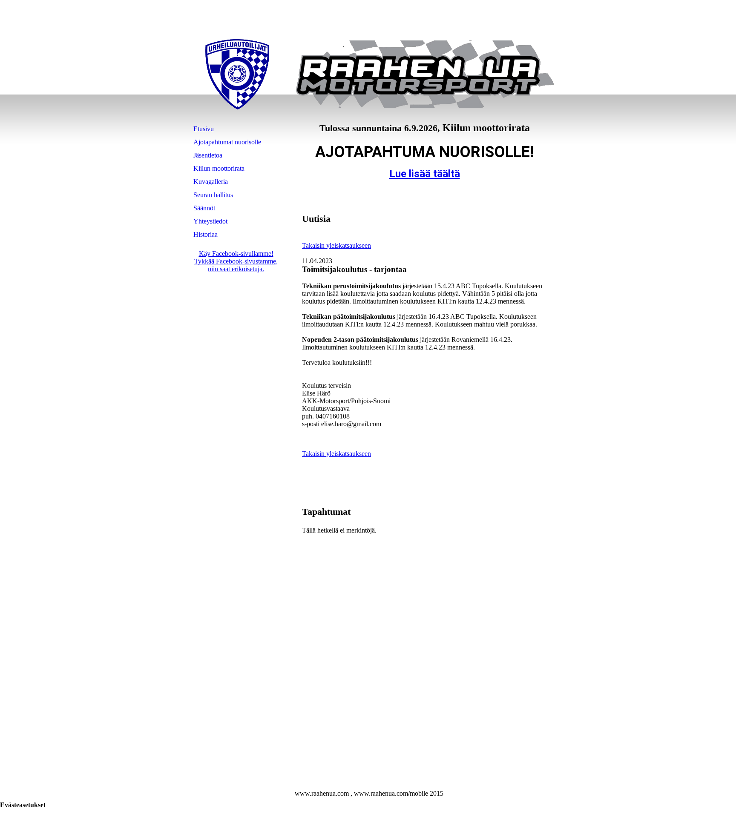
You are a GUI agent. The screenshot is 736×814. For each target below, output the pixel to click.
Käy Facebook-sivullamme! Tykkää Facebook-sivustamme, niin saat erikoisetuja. (236, 261)
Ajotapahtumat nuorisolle (227, 142)
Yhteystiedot (210, 221)
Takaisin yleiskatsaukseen (336, 245)
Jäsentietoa (207, 155)
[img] (237, 74)
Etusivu (203, 128)
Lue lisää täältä (424, 174)
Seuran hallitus (213, 194)
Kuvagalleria (210, 181)
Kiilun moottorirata (218, 168)
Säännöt (204, 208)
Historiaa (205, 234)
